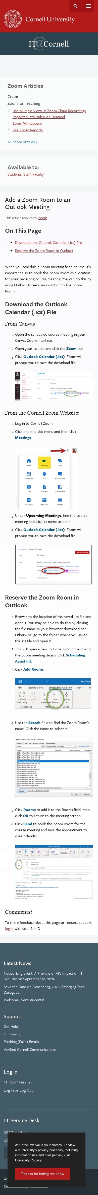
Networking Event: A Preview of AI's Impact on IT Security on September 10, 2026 (43, 975)
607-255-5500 (15, 1131)
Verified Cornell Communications (30, 1049)
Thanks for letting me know (42, 1174)
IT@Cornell (49, 44)
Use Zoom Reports (28, 130)
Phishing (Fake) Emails (21, 1041)
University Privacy (28, 1160)
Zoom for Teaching (24, 103)
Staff (27, 174)
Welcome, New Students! (24, 999)
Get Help (11, 1026)
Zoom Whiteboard (27, 123)
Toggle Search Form (75, 6)
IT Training (12, 1034)
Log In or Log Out (18, 1090)
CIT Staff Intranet (18, 1082)
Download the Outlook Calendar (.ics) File (48, 242)
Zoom (42, 217)
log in (9, 928)
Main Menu (88, 6)
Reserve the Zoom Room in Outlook (44, 250)
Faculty (38, 174)
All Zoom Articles (21, 141)
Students (15, 174)
